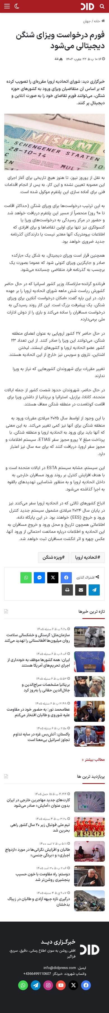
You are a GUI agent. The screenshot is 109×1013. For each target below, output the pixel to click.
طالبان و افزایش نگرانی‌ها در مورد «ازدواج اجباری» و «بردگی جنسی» (37, 852)
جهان (87, 21)
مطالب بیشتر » (93, 760)
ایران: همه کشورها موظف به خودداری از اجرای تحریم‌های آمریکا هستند (38, 662)
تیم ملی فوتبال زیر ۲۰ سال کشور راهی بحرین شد (40, 827)
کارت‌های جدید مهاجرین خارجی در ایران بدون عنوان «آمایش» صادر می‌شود (38, 803)
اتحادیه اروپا (86, 557)
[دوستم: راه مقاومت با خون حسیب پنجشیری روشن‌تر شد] (89, 876)
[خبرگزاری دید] (87, 6)
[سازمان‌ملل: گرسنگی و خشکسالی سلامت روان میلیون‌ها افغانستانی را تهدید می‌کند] (89, 636)
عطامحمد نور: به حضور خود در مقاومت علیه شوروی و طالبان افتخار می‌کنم (38, 712)
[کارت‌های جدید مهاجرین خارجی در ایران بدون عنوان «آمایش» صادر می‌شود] (89, 801)
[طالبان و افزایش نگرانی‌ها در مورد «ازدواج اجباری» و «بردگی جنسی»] (89, 851)
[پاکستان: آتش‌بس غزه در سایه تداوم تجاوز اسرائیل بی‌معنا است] (89, 736)
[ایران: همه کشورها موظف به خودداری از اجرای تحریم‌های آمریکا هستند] (89, 661)
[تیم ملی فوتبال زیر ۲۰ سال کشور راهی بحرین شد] (89, 826)
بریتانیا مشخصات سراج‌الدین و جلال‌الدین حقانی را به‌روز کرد (46, 687)
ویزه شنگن (52, 557)
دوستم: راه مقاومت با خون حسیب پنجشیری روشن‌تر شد (43, 877)
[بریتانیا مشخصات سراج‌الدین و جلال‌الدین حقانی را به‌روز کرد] (89, 686)
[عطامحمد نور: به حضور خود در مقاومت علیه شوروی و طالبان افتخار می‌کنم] (89, 711)
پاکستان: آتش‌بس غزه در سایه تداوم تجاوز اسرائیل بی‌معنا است (41, 737)
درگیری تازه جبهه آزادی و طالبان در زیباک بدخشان (39, 902)
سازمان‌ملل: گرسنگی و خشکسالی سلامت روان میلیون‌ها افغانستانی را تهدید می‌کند (37, 638)
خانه (97, 21)
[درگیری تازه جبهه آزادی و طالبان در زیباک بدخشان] (89, 900)
